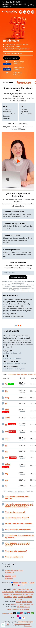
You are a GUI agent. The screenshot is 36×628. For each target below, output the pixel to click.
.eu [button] (6, 424)
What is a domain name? (15, 512)
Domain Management (13, 609)
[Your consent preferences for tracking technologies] (3, 625)
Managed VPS (6, 594)
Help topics (20, 604)
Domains (20, 596)
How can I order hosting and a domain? (17, 497)
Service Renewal (24, 609)
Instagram (24, 582)
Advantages (8, 82)
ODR (8, 623)
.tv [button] (6, 486)
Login (18, 606)
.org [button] (6, 473)
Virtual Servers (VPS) (16, 594)
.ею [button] (6, 431)
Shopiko (15, 596)
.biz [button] (6, 391)
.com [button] (7, 409)
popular (4, 374)
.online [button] (7, 464)
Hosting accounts (25, 606)
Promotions (12, 374)
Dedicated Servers (28, 594)
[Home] (10, 12)
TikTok (15, 585)
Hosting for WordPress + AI (24, 589)
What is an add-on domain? (16, 551)
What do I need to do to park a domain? (17, 544)
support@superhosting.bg (14, 570)
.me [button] (6, 451)
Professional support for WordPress (24, 591)
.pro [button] (6, 480)
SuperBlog (13, 604)
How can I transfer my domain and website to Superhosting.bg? (19, 505)
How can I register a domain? (17, 518)
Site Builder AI (8, 596)
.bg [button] (6, 384)
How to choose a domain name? (18, 529)
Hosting (14, 589)
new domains (22, 374)
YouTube (22, 585)
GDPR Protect (18, 599)
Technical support (9, 572)
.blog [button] (7, 397)
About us (18, 601)
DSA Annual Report (29, 604)
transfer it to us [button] (25, 49)
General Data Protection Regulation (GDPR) (25, 621)
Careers (24, 601)
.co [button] (6, 403)
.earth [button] (7, 418)
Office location (9, 578)
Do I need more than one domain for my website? (19, 536)
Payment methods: (7, 613)
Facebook (16, 582)
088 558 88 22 (10, 576)
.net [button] (6, 457)
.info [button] (6, 439)
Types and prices (24, 82)
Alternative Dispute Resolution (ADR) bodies (22, 623)
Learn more (25, 290)
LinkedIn (32, 582)
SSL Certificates (28, 596)
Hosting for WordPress (8, 591)
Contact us (29, 601)
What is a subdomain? (14, 557)
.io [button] (6, 445)
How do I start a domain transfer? (18, 524)
